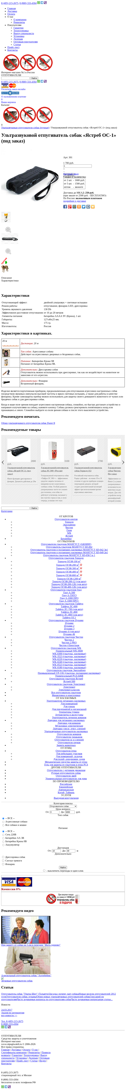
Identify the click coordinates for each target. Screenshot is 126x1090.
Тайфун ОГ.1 (69, 617)
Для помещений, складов (69, 756)
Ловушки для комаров (69, 723)
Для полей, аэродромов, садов (69, 759)
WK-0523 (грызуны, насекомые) (69, 664)
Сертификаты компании (14, 1052)
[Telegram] (42, 3)
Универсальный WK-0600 (69, 651)
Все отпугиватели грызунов (66, 692)
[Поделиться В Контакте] (88, 207)
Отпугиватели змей (66, 775)
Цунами (69, 623)
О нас (35, 1049)
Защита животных (66, 745)
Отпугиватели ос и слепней (69, 739)
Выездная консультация (66, 798)
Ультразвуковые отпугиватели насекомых (66, 731)
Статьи (17, 44)
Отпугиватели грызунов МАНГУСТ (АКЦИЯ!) (66, 544)
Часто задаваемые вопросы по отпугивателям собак (44, 999)
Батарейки (66, 538)
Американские (66, 789)
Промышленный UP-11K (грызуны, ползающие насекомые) (69, 673)
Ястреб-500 (69, 681)
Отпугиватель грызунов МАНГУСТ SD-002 (69, 547)
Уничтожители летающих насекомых (66, 701)
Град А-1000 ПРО (69, 598)
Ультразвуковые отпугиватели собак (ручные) (25, 127)
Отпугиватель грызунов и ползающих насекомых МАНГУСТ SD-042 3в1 (69, 549)
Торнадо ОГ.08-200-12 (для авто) (69, 581)
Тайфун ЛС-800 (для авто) (69, 614)
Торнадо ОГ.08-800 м (67, 575)
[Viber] (45, 3)
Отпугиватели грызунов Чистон (66, 637)
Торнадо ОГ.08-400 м (67, 571)
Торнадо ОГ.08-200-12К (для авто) (69, 584)
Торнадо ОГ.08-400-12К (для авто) (69, 587)
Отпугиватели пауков (69, 742)
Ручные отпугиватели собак (66, 773)
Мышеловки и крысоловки (66, 695)
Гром (69, 530)
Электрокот (69, 687)
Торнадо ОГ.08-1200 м (69, 578)
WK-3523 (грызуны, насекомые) (69, 656)
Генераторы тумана (69, 712)
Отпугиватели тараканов (69, 737)
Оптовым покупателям (26, 41)
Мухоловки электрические (69, 726)
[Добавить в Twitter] (83, 207)
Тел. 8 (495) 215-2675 (12, 1021)
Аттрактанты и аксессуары (69, 714)
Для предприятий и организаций (69, 709)
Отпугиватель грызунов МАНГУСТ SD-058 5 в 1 (69, 555)
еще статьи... (106, 999)
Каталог (5, 105)
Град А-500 (69, 592)
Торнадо (69, 522)
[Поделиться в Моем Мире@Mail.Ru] (74, 207)
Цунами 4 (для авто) (69, 631)
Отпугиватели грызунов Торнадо (66, 558)
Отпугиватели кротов (66, 519)
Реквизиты (19, 22)
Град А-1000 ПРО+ (69, 601)
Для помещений (69, 703)
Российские (66, 784)
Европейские (66, 787)
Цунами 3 (69, 628)
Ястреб (69, 536)
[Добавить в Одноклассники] (79, 207)
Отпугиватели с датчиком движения (66, 770)
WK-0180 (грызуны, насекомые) (69, 667)
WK (69, 533)
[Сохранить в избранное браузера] (93, 207)
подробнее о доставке (74, 201)
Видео (42, 1060)
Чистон (69, 527)
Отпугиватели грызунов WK (66, 648)
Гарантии (19, 28)
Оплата (11, 14)
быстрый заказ (71, 174)
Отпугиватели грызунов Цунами (66, 620)
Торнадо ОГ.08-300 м (67, 568)
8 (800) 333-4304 (28, 3)
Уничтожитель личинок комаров (69, 717)
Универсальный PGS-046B (69, 676)
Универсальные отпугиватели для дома (66, 778)
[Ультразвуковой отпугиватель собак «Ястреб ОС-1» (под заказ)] (63, 226)
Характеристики (10, 280)
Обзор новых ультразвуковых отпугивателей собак (63, 996)
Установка (19, 36)
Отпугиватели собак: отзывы (21, 996)
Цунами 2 (69, 626)
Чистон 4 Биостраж (69, 645)
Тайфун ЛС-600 (69, 606)
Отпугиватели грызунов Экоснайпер (66, 670)
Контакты (12, 50)
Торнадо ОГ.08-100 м (69, 561)
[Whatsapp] (38, 3)
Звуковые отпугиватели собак (17, 980)
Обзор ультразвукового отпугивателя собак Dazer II (28, 423)
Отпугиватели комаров (69, 734)
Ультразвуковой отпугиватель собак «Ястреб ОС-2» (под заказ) (21, 471)
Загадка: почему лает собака (64, 994)
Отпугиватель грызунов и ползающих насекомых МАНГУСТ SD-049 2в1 (69, 552)
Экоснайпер (69, 524)
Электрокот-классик (69, 689)
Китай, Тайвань (66, 792)
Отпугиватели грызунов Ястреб (66, 678)
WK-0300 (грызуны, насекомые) (69, 653)
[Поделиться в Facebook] (65, 207)
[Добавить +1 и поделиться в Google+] (70, 207)
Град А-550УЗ (69, 595)
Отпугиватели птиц (66, 750)
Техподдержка (21, 30)
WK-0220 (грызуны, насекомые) (69, 659)
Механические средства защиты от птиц (66, 762)
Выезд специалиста (24, 33)
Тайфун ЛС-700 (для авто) (69, 609)
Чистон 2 (69, 639)
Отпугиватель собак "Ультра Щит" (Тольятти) (25, 994)
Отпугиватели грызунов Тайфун (66, 603)
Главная (11, 8)
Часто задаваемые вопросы (85, 999)
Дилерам (18, 39)
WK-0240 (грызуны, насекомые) (69, 662)
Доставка (12, 11)
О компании (20, 19)
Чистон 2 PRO (69, 642)
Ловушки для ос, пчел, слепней (69, 728)
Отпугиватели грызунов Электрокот (66, 684)
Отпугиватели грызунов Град (66, 589)
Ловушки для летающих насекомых (66, 720)
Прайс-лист (13, 47)
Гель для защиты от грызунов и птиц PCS (66, 764)
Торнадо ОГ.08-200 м (67, 565)
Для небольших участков (69, 753)
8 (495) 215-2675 (9, 3)
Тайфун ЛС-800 (69, 612)
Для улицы (69, 706)
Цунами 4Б (69, 634)
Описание (6, 278)
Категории (6, 511)
